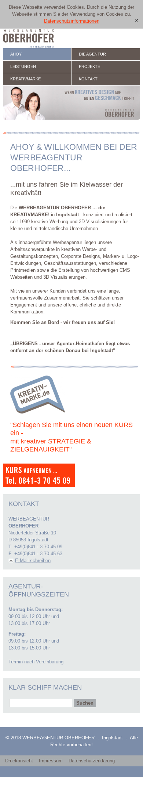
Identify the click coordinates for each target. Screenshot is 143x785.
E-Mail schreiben (33, 560)
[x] (136, 20)
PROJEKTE (89, 66)
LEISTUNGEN (23, 66)
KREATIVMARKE (25, 79)
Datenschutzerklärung (92, 760)
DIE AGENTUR (92, 54)
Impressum (51, 760)
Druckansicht (19, 760)
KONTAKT (88, 79)
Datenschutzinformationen (71, 21)
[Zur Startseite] (28, 38)
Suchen (85, 703)
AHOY (16, 54)
